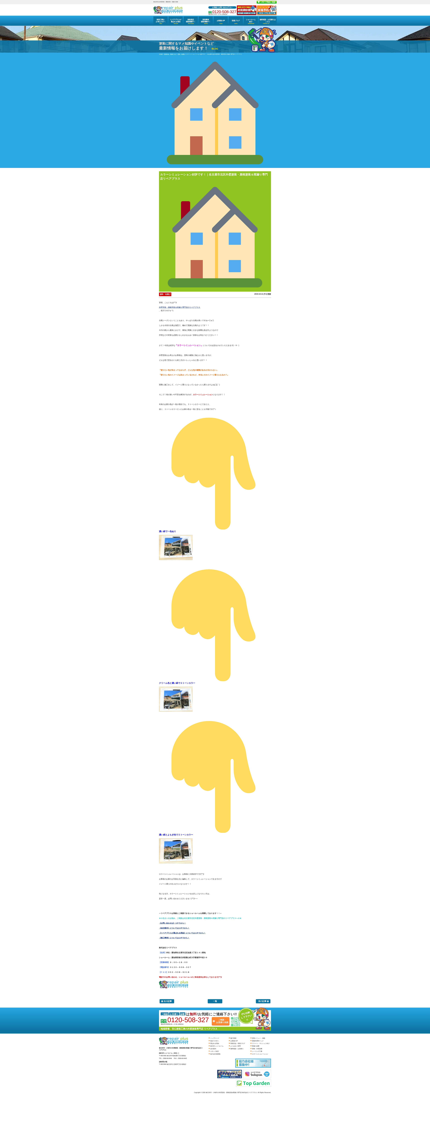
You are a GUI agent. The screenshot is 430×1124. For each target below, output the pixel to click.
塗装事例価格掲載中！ (206, 21)
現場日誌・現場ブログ (237, 1043)
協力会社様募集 (215, 1054)
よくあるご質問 (235, 1046)
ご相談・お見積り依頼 (222, 1021)
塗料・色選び (165, 294)
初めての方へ (214, 1041)
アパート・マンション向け (261, 1043)
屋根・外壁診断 (257, 1049)
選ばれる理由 (214, 1043)
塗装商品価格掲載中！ (191, 21)
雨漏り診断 (255, 1046)
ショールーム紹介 (251, 21)
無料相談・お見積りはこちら (268, 21)
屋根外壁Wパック (258, 1041)
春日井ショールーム (216, 1046)
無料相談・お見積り (237, 1049)
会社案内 (213, 1049)
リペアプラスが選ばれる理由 (175, 21)
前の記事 (262, 1001)
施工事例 (233, 1038)
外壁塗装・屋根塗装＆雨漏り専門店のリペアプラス (179, 307)
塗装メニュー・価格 (258, 1038)
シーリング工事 (257, 1051)
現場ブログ (236, 20)
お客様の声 (221, 20)
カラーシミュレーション (260, 1054)
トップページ (214, 1038)
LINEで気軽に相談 (268, 2)
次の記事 (168, 1001)
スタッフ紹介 (214, 1051)
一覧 (215, 1001)
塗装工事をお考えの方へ (160, 21)
